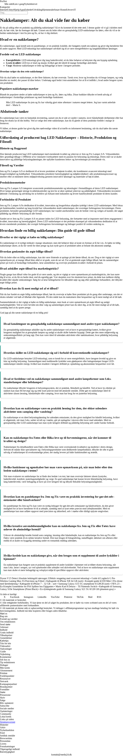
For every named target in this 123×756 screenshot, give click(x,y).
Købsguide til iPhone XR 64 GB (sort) (64, 581)
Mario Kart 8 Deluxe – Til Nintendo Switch (76, 586)
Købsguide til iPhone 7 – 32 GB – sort (38, 583)
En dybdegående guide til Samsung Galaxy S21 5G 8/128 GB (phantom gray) (77, 589)
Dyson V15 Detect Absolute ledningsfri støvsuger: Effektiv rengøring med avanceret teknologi (44, 578)
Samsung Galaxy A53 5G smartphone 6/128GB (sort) (83, 583)
